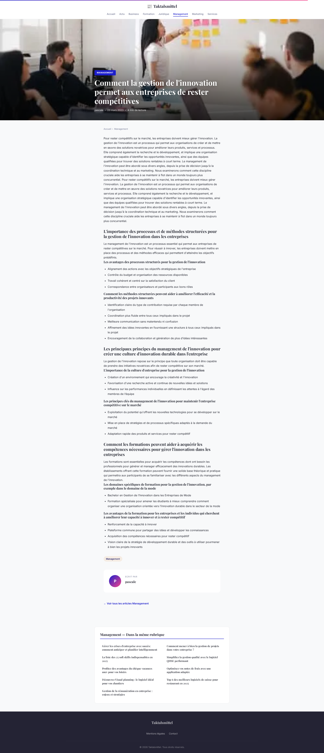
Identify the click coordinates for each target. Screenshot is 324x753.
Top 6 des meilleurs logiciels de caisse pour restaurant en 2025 (192, 681)
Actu (122, 13)
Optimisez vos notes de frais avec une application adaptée (189, 670)
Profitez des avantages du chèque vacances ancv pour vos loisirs (127, 670)
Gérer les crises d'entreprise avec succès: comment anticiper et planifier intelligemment (129, 647)
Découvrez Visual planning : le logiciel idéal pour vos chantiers (128, 681)
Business (134, 13)
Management (180, 13)
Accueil (111, 13)
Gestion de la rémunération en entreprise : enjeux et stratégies (127, 692)
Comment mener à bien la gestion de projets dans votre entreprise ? (193, 647)
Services (212, 13)
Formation (148, 13)
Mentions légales (155, 733)
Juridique (163, 13)
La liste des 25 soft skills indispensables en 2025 (127, 659)
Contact (173, 733)
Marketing (198, 13)
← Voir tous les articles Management (126, 603)
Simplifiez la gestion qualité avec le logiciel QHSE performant (192, 659)
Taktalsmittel (162, 6)
